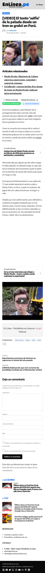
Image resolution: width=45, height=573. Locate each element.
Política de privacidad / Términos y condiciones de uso (17, 566)
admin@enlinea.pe (11, 551)
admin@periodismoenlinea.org (15, 554)
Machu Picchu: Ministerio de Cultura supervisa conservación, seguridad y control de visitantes (21, 79)
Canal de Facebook (32, 103)
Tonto (39, 340)
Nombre (5, 414)
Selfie (33, 340)
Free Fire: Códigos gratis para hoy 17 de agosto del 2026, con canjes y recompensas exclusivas (28, 518)
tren (39, 162)
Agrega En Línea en (28, 100)
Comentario (6, 392)
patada (38, 137)
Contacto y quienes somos (13, 535)
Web (3, 433)
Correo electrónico (8, 424)
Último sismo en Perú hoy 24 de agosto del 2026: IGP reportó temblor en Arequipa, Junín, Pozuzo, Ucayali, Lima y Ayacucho (28, 488)
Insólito (6, 13)
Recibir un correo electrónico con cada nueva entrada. (20, 451)
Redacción (13, 30)
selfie (30, 116)
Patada (28, 340)
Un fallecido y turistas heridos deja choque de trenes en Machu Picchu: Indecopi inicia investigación (23, 89)
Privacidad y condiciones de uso (15, 537)
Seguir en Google (12, 100)
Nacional (16, 483)
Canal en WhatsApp (13, 103)
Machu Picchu (19, 340)
